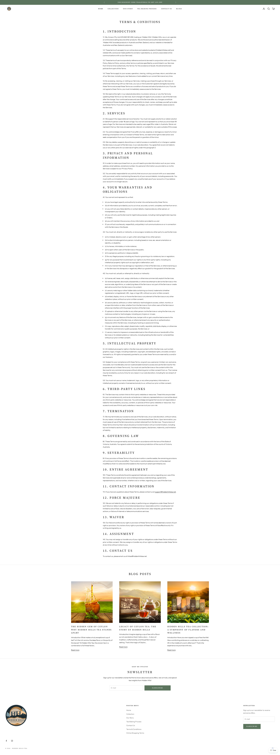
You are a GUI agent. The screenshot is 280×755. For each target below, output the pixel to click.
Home (128, 710)
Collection (130, 714)
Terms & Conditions (133, 729)
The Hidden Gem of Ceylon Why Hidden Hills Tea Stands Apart (91, 629)
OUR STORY (128, 9)
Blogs (179, 9)
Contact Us (130, 725)
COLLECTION (113, 9)
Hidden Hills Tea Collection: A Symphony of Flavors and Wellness (188, 629)
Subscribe (157, 688)
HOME (100, 9)
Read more (75, 650)
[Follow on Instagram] (12, 741)
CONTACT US (166, 9)
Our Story (130, 718)
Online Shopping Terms (135, 733)
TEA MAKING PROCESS (147, 9)
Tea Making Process (133, 722)
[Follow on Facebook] (6, 741)
